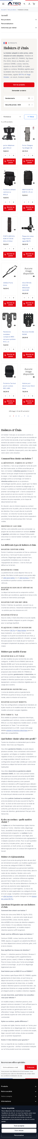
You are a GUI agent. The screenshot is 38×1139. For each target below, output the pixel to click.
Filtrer (30, 117)
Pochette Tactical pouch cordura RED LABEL (9, 385)
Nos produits (6, 20)
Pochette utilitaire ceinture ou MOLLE (9, 192)
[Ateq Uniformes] (14, 4)
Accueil (4, 15)
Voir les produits (19, 85)
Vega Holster (21, 630)
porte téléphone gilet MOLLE (8, 146)
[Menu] (3, 4)
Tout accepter (19, 1126)
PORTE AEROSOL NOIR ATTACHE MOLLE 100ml (9, 238)
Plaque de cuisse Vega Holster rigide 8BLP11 (28, 238)
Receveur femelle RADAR (28, 333)
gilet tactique (24, 578)
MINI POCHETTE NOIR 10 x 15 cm (27, 191)
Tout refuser (19, 1131)
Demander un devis (19, 90)
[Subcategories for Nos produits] (35, 19)
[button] (24, 3)
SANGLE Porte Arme (8, 284)
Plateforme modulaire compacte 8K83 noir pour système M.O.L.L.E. (9, 337)
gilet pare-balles (9, 578)
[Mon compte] (29, 4)
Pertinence (7, 117)
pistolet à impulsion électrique (16, 730)
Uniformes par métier (9, 28)
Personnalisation (7, 24)
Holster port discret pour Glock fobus (28, 385)
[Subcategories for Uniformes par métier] (35, 27)
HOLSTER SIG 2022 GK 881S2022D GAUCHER (26, 286)
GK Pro (12, 630)
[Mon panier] (34, 4)
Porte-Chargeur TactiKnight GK (27, 146)
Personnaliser (19, 1135)
